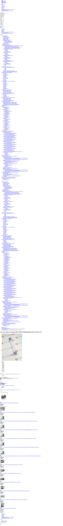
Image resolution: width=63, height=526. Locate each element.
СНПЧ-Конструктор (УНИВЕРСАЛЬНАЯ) (8, 246)
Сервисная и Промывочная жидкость (7, 66)
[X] (3, 384)
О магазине (3, 28)
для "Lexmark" (6, 117)
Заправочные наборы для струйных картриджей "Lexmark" (12, 48)
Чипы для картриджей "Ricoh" (8, 143)
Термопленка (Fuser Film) (8, 162)
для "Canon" (6, 50)
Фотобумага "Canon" (5, 38)
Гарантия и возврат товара (5, 32)
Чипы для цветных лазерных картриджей (10, 133)
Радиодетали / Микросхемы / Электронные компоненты (10, 168)
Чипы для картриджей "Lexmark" (8, 140)
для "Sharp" (5, 271)
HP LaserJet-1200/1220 (6, 179)
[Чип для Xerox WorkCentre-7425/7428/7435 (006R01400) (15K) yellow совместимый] (24, 470)
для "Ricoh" (4, 85)
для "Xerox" (4, 76)
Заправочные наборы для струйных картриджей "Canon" (12, 46)
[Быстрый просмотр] (1, 402)
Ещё (2, 11)
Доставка (3, 7)
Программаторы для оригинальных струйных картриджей (10, 250)
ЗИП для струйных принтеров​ (8, 157)
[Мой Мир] (2, 384)
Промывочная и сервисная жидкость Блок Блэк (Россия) (10, 71)
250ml (5, 65)
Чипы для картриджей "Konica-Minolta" (9, 136)
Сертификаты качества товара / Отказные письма (8, 9)
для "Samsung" (5, 86)
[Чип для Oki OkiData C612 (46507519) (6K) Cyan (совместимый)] (24, 505)
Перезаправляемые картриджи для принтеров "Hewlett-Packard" (11, 104)
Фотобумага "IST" (5, 43)
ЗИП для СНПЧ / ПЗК (4, 105)
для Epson (6, 59)
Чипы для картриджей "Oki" (7, 141)
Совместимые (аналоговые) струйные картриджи (9, 93)
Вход (3, 4)
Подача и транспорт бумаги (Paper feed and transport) (10, 163)
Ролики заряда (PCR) (5, 175)
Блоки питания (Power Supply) (7, 156)
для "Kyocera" (5, 80)
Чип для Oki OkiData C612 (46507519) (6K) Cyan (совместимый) (8, 508)
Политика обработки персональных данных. (7, 10)
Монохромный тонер (7, 119)
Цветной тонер (6, 108)
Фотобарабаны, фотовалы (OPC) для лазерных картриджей (10, 172)
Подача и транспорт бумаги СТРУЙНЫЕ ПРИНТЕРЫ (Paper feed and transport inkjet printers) (16, 159)
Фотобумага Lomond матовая (8, 41)
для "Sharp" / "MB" (5, 223)
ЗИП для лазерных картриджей (6, 317)
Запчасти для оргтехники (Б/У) (6, 178)
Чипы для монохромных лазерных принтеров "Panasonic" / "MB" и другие (12, 151)
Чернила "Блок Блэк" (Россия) (8, 61)
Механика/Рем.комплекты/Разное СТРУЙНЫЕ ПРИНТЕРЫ (12, 158)
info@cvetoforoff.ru (4, 521)
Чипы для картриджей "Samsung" (8, 145)
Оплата (3, 30)
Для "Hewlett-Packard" (6, 385)
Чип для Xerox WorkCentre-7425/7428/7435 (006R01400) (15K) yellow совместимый (10, 473)
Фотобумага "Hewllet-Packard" (7, 39)
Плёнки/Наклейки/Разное (8, 42)
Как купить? (3, 29)
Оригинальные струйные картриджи (7, 89)
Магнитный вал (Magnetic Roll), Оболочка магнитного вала (10, 174)
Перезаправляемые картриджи (6, 101)
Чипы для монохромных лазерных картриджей (10, 142)
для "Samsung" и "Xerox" (8, 165)
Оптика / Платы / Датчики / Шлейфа (7, 167)
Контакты (3, 8)
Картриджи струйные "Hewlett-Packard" (8, 92)
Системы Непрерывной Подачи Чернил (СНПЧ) (9, 97)
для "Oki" (4, 79)
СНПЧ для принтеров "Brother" (7, 98)
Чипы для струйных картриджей (8, 152)
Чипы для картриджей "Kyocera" (8, 138)
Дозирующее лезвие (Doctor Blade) (7, 319)
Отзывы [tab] (3, 387)
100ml (5, 64)
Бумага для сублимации (6, 44)
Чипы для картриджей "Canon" (7, 277)
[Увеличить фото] (0, 402)
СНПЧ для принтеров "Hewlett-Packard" (8, 100)
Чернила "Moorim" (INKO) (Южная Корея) (8, 60)
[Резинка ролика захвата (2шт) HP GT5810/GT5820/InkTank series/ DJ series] (24, 397)
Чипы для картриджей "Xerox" (8, 149)
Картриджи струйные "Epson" (7, 91)
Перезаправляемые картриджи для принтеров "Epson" (10, 103)
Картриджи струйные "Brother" (7, 90)
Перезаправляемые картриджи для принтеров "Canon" (10, 248)
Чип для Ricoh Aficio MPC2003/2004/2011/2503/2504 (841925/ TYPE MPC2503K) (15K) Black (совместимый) (13, 499)
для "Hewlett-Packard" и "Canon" (8, 111)
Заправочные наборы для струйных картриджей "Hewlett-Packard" (13, 47)
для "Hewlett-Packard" (7, 51)
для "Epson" (6, 54)
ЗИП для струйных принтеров (8, 169)
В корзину (2, 382)
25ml (5, 68)
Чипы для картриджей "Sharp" (8, 147)
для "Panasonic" (5, 75)
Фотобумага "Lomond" (7, 40)
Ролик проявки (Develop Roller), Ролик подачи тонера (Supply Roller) (11, 321)
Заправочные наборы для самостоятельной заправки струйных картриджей (13, 45)
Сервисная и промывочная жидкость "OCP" (9, 67)
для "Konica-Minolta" (6, 113)
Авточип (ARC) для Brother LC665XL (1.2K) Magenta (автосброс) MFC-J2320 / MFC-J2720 (11, 464)
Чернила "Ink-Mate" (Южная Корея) (8, 55)
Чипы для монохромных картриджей (9, 150)
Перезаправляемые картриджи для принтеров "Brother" (10, 102)
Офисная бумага (5, 36)
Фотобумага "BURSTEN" (6, 37)
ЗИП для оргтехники (5, 155)
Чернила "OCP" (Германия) (7, 52)
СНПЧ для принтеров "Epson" (7, 99)
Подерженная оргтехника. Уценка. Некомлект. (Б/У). (9, 323)
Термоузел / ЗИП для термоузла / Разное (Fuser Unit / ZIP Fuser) (12, 160)
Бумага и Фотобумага (5, 181)
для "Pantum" (4, 130)
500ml (5, 69)
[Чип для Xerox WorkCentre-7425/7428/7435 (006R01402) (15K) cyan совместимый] (24, 479)
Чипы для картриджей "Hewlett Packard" (9, 134)
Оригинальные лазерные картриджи (7, 72)
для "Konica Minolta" (5, 78)
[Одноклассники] (1, 384)
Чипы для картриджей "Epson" (8, 132)
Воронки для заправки (6, 252)
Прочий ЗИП (4, 176)
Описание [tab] (3, 386)
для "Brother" (6, 49)
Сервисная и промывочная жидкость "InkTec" (9, 70)
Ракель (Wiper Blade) (5, 173)
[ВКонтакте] (0, 384)
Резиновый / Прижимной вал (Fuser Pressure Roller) (11, 161)
